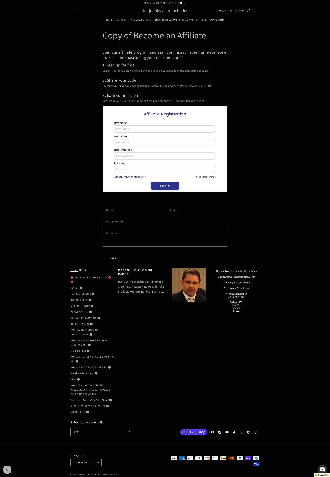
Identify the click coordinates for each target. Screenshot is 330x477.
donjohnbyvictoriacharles (89, 474)
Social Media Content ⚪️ (84, 373)
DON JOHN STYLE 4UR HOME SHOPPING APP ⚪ (92, 359)
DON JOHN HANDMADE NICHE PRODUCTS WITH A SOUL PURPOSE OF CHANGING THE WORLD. (91, 389)
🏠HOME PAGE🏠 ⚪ (81, 324)
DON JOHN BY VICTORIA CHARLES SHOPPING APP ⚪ (88, 342)
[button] (74, 10)
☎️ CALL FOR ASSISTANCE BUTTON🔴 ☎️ (90, 279)
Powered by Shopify (110, 474)
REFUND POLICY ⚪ (81, 299)
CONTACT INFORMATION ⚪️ (85, 317)
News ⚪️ (75, 379)
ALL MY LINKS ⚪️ (79, 412)
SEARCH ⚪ (76, 287)
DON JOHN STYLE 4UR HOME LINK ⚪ (90, 367)
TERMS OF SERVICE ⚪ (82, 293)
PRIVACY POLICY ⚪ (81, 311)
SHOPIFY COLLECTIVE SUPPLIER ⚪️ (89, 405)
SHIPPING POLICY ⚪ (82, 305)
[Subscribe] (128, 432)
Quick (74, 270)
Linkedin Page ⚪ (80, 350)
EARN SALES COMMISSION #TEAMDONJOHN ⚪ (84, 332)
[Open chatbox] (322, 470)
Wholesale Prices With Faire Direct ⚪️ (91, 399)
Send (113, 257)
